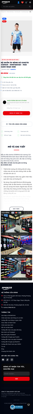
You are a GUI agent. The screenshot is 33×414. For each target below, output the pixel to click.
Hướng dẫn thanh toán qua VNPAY (11, 344)
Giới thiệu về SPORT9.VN (8, 315)
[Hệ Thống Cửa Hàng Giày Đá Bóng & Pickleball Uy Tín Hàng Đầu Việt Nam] (5, 2)
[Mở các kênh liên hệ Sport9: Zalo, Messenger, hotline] (28, 404)
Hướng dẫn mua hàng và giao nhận (11, 320)
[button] (13, 52)
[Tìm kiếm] (30, 6)
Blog (2, 349)
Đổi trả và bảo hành (7, 327)
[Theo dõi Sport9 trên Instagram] (12, 359)
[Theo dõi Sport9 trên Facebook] (3, 359)
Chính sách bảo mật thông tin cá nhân (12, 318)
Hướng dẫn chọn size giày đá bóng (11, 330)
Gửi (16, 379)
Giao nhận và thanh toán (8, 322)
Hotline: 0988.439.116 (9, 307)
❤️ (22, 2)
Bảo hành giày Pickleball (8, 334)
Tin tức (3, 346)
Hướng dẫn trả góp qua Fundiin (10, 337)
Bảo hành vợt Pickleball (8, 332)
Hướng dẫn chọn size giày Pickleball (11, 339)
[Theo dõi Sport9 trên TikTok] (7, 359)
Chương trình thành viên (8, 351)
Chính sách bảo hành (7, 325)
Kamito (13, 69)
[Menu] (30, 2)
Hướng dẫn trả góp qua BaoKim (10, 342)
